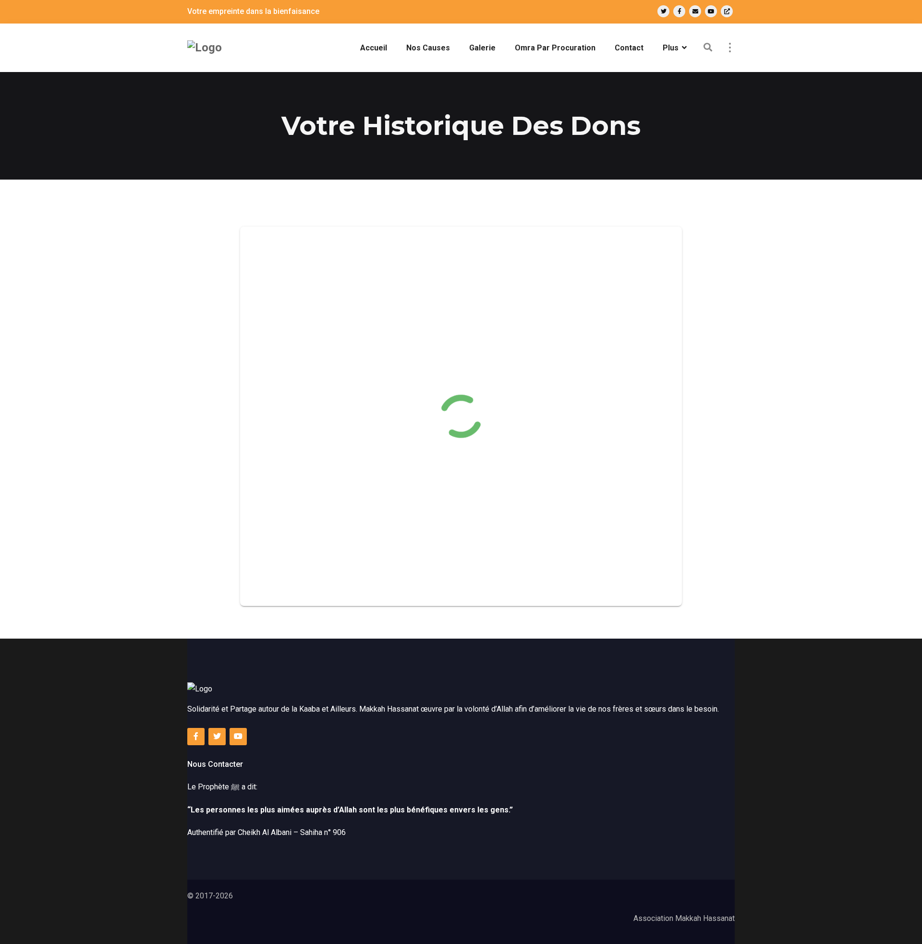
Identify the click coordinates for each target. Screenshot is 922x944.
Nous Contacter (215, 764)
